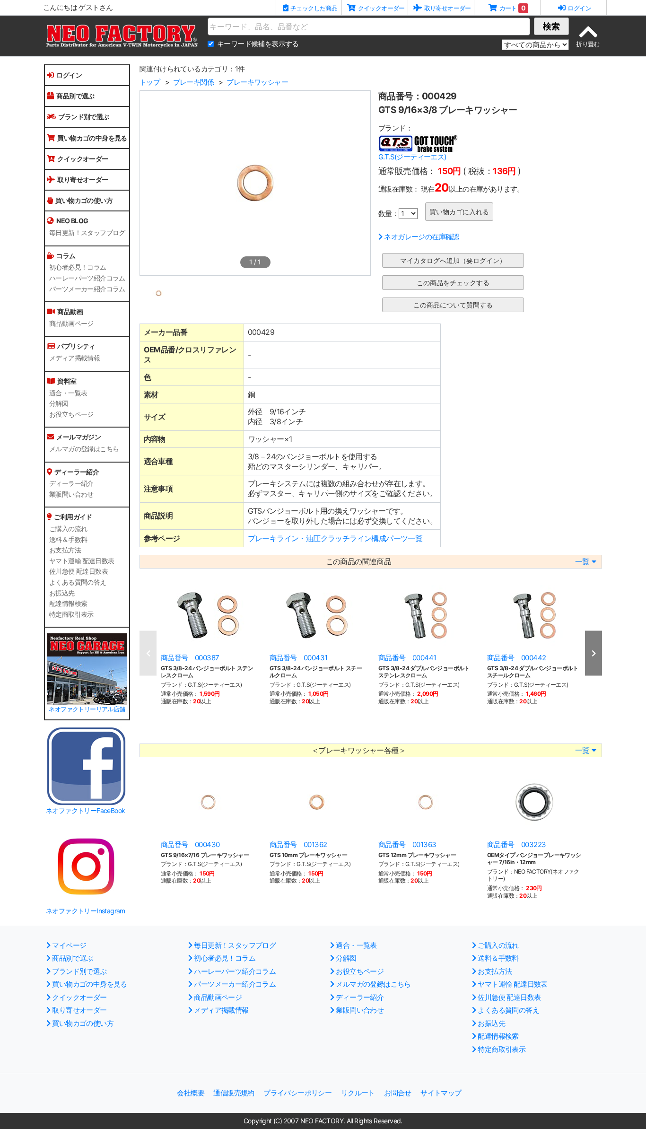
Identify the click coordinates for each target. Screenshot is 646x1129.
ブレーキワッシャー (257, 82)
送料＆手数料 (68, 539)
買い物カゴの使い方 (84, 200)
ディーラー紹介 (71, 483)
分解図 (58, 403)
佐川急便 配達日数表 (78, 571)
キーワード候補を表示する (258, 43)
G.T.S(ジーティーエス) (412, 156)
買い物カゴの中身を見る (92, 138)
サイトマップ (440, 1092)
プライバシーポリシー (297, 1092)
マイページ (69, 945)
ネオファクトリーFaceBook (85, 810)
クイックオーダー (82, 159)
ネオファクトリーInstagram (85, 911)
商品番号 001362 (298, 844)
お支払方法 (65, 550)
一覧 (582, 561)
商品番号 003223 (516, 844)
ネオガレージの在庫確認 (421, 236)
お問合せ (397, 1092)
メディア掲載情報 (74, 358)
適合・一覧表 (68, 393)
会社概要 (190, 1092)
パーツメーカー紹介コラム (87, 289)
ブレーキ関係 (193, 82)
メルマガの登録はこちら (84, 449)
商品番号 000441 (407, 657)
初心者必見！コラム (77, 267)
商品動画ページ (71, 323)
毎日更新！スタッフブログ (87, 232)
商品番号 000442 (516, 657)
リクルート (358, 1092)
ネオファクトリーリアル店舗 (87, 709)
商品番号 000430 (190, 844)
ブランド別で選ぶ (83, 117)
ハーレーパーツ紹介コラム (87, 278)
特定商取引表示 (71, 614)
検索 (551, 26)
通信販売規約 (233, 1092)
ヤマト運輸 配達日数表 (81, 561)
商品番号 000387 (190, 657)
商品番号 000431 (298, 657)
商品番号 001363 (407, 844)
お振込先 (62, 593)
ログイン (69, 75)
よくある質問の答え (77, 582)
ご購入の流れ (68, 529)
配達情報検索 (68, 603)
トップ (150, 82)
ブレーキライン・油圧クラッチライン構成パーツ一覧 (335, 538)
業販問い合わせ (71, 494)
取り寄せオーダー (82, 179)
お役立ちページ (71, 414)
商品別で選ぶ (75, 96)
